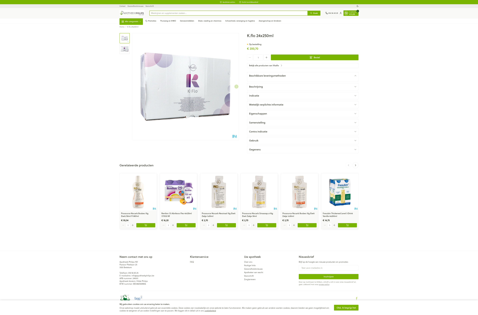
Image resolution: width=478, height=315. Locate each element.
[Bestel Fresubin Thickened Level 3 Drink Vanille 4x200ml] (347, 225)
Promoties (152, 21)
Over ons (248, 262)
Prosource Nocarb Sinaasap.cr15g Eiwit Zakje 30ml (257, 214)
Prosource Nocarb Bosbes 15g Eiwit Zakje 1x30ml (298, 214)
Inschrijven (329, 276)
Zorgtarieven (250, 279)
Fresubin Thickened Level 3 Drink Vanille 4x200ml (338, 214)
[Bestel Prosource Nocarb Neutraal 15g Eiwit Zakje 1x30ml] (226, 225)
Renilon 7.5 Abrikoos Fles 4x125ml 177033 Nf (176, 214)
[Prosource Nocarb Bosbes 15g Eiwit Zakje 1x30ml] (299, 191)
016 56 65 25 (133, 272)
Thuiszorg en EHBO (168, 21)
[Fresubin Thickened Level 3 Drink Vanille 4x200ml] (339, 191)
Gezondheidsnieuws (135, 6)
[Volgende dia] (355, 165)
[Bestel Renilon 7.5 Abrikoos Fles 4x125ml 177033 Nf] (186, 225)
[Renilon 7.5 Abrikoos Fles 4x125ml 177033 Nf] (178, 191)
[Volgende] (236, 87)
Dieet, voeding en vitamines (209, 21)
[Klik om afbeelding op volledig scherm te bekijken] (185, 86)
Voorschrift (150, 6)
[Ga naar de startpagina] (132, 13)
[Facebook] (356, 298)
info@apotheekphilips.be (143, 275)
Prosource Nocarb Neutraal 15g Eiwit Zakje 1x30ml (218, 214)
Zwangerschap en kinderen (270, 21)
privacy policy (324, 284)
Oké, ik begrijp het (346, 307)
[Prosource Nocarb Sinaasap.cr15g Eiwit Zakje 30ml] (259, 191)
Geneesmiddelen (187, 21)
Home (122, 27)
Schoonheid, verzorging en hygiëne (240, 21)
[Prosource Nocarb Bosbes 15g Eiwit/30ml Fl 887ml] (138, 191)
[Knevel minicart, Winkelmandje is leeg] (346, 13)
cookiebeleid (210, 310)
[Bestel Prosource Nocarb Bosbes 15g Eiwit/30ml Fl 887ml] (145, 225)
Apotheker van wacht (253, 272)
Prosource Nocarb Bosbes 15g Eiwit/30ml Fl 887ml (134, 214)
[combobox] (228, 13)
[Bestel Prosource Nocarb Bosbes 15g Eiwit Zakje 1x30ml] (307, 225)
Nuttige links (250, 265)
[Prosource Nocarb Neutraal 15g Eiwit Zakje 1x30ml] (218, 191)
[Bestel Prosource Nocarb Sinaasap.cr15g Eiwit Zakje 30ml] (266, 225)
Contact (122, 6)
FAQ (192, 262)
